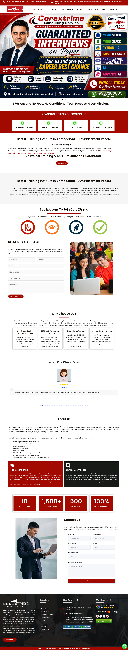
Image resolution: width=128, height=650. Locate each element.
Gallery (89, 9)
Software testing (105, 151)
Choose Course (73, 552)
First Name (72, 534)
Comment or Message (75, 562)
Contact (103, 9)
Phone (95, 543)
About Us (41, 9)
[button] (52, 9)
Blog (96, 9)
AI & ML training (49, 153)
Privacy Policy (113, 9)
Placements (80, 9)
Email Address (73, 543)
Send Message (16, 296)
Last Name (97, 534)
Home (33, 9)
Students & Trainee (66, 9)
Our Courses (51, 9)
